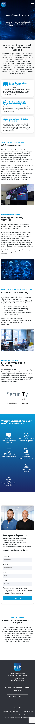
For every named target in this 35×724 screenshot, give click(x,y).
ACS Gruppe (9, 717)
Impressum (5, 711)
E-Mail (5, 580)
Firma (4, 572)
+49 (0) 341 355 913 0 (17, 679)
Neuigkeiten (17, 687)
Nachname (7, 564)
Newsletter (17, 690)
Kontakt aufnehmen (16, 697)
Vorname (6, 556)
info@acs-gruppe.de (17, 681)
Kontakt (27, 687)
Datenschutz (14, 711)
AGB (21, 711)
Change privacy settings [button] (17, 714)
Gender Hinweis (28, 711)
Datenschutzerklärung (20, 588)
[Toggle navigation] (32, 4)
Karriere (8, 687)
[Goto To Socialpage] (16, 708)
